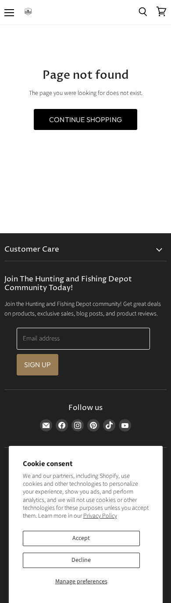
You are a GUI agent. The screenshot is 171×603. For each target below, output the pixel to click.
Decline (81, 560)
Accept (81, 538)
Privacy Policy (100, 516)
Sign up (37, 364)
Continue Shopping (85, 119)
